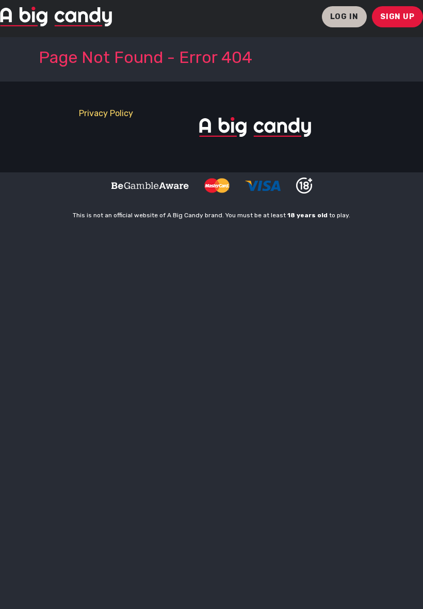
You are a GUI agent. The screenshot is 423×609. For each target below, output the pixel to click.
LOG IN (344, 16)
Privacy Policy (106, 113)
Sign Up (397, 16)
